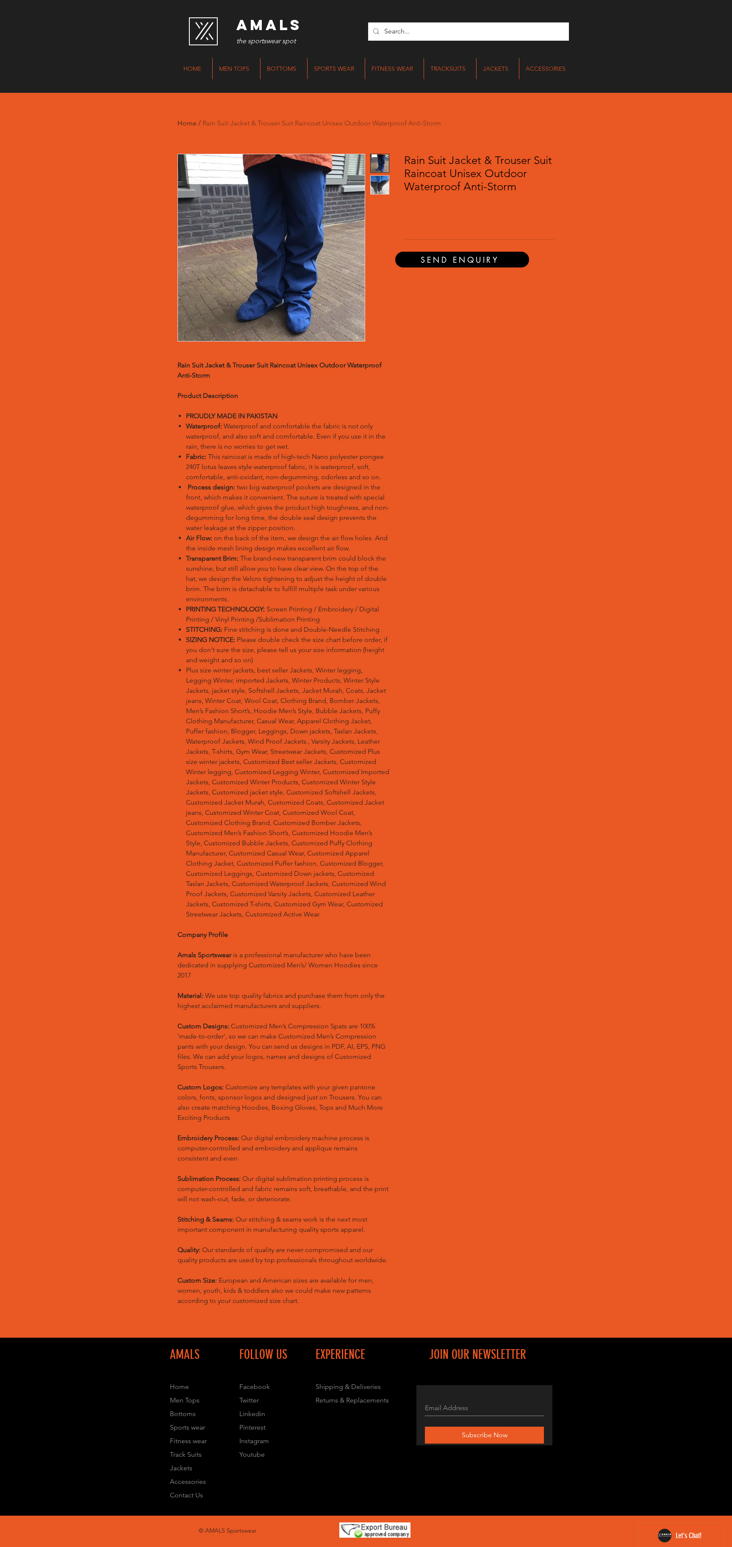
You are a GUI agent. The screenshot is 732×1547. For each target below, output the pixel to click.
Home (187, 123)
